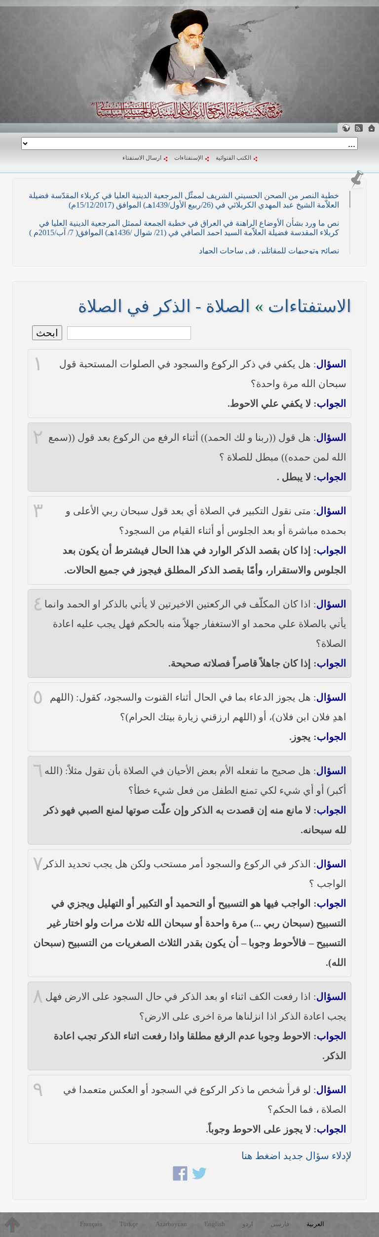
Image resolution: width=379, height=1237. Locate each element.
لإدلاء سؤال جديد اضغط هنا (296, 1155)
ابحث (47, 332)
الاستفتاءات (309, 306)
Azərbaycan (171, 1224)
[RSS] (359, 128)
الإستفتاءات (188, 157)
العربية (315, 1224)
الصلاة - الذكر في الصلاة (164, 306)
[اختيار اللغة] (346, 128)
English (214, 1224)
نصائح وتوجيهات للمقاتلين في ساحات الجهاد (269, 251)
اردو (247, 1224)
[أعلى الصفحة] (12, 1225)
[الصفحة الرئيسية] (372, 128)
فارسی (279, 1224)
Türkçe (128, 1224)
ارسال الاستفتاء (141, 157)
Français (91, 1224)
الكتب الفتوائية (233, 157)
